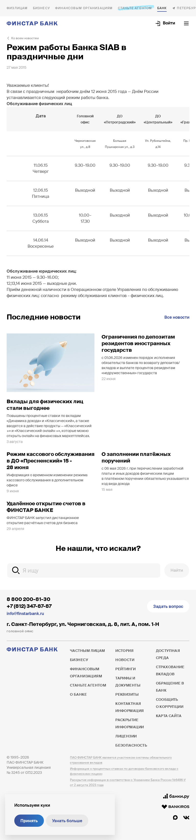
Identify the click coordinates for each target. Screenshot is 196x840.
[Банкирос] (175, 806)
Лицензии (126, 736)
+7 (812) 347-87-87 (29, 606)
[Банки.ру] (176, 796)
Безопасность (131, 745)
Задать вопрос (168, 606)
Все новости (176, 317)
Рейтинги (125, 669)
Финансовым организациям (84, 8)
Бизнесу (41, 8)
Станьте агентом (135, 8)
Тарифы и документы (127, 682)
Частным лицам (17, 8)
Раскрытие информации (129, 723)
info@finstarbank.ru (25, 613)
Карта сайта (169, 715)
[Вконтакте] (186, 818)
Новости (124, 659)
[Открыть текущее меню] (186, 23)
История (124, 650)
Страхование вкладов (170, 670)
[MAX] (175, 818)
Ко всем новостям (25, 38)
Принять (29, 820)
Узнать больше (67, 820)
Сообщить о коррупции (169, 703)
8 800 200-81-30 (28, 599)
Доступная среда (168, 654)
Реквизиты (127, 694)
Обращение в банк (170, 687)
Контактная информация (129, 707)
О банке (162, 8)
